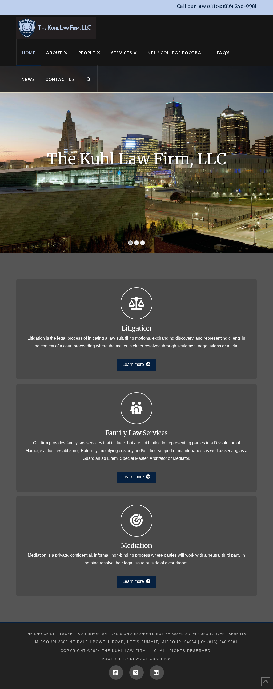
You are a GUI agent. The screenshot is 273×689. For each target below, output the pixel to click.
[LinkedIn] (157, 672)
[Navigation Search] (89, 78)
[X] (136, 672)
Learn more (133, 364)
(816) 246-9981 (240, 6)
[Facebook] (116, 672)
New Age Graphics (150, 659)
